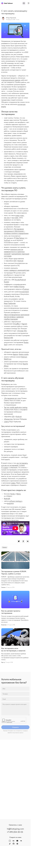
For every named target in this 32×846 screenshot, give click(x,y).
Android (20, 261)
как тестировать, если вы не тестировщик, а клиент (14, 465)
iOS (14, 261)
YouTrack (7, 240)
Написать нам (24, 3)
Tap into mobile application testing (15, 407)
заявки (13, 483)
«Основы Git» (22, 331)
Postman (26, 289)
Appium (15, 354)
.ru (15, 501)
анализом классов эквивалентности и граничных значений (14, 251)
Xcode (17, 280)
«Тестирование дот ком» (12, 398)
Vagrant (24, 324)
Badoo (19, 494)
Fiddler (16, 286)
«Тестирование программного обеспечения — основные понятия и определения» (16, 231)
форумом (10, 503)
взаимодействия (16, 270)
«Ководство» (8, 419)
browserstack (24, 292)
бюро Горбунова (9, 303)
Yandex (12, 494)
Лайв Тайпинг (20, 238)
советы (6, 421)
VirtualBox (16, 324)
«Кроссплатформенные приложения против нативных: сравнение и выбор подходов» (16, 317)
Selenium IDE (8, 338)
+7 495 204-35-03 (15, 831)
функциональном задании (11, 80)
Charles (21, 286)
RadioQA (7, 498)
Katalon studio (23, 354)
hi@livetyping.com (15, 828)
